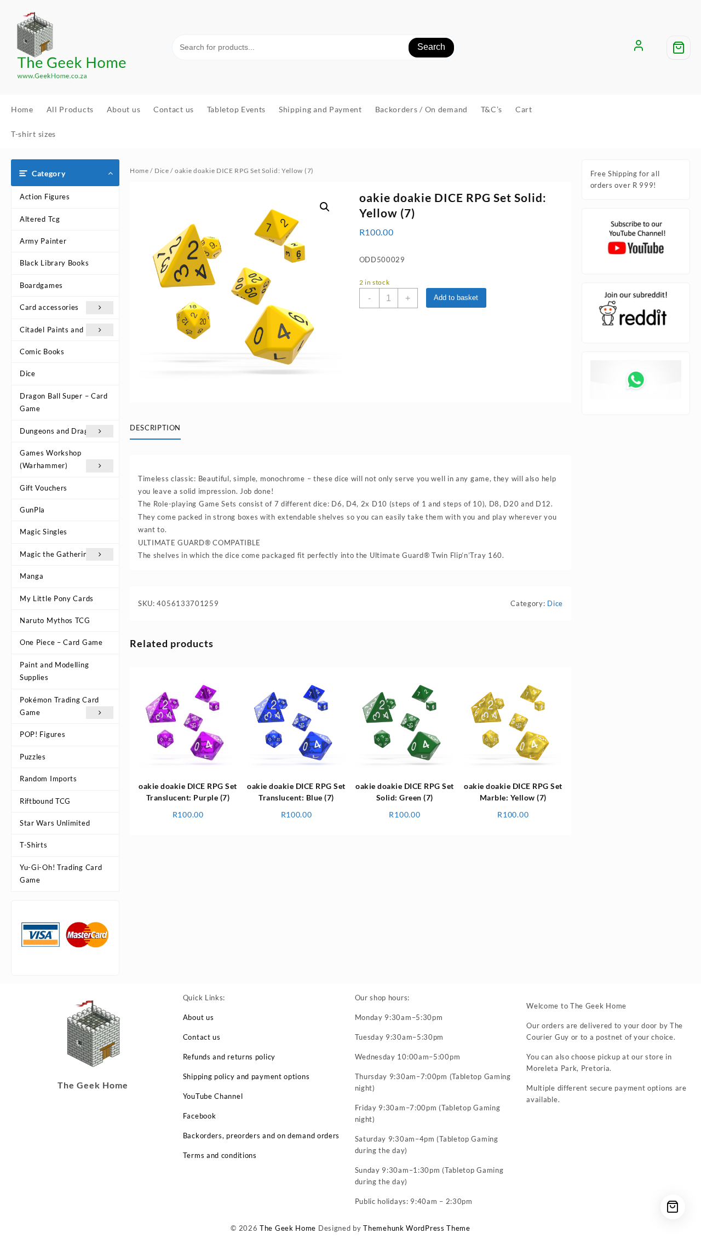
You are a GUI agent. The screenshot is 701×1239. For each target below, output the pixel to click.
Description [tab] (155, 427)
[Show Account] (638, 47)
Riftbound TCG (45, 801)
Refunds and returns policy (229, 1056)
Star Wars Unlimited (55, 823)
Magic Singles (43, 531)
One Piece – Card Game (61, 642)
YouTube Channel (213, 1096)
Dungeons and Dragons (60, 431)
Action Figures (45, 196)
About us (198, 1017)
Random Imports (48, 778)
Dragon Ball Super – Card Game (64, 402)
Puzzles (33, 756)
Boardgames (41, 285)
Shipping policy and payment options (246, 1076)
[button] (325, 207)
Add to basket (456, 297)
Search (431, 46)
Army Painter (43, 241)
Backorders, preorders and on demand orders (261, 1135)
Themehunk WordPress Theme (416, 1228)
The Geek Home (288, 1228)
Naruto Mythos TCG (55, 620)
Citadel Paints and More (62, 329)
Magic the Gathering (55, 554)
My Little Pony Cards (57, 598)
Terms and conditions (220, 1155)
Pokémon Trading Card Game (59, 706)
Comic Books (42, 351)
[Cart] (678, 47)
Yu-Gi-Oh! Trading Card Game (61, 873)
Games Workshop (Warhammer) (51, 459)
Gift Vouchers (43, 487)
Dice (28, 373)
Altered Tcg (40, 219)
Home (139, 170)
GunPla (32, 509)
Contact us (202, 1037)
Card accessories (49, 307)
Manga (32, 576)
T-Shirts (34, 844)
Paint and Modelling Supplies (54, 671)
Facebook (199, 1115)
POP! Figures (42, 734)
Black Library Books (54, 262)
